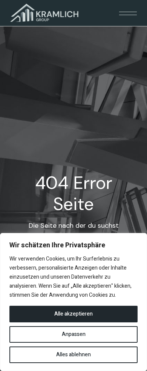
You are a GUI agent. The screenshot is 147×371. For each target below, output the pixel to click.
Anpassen (74, 334)
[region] (73, 302)
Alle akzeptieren (73, 314)
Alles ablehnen (73, 355)
